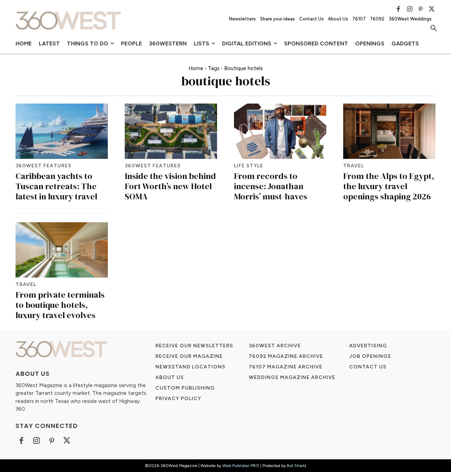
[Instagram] (409, 9)
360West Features (44, 165)
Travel (353, 165)
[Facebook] (398, 9)
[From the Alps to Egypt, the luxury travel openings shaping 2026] (389, 131)
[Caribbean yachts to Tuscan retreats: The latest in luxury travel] (62, 131)
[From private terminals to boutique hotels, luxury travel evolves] (62, 250)
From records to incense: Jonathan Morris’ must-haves (270, 186)
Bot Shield (296, 465)
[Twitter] (431, 9)
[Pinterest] (421, 9)
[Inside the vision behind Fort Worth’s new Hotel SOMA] (171, 131)
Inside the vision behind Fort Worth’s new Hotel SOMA (170, 186)
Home (196, 68)
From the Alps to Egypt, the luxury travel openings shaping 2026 (388, 186)
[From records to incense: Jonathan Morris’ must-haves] (280, 131)
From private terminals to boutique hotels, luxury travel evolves (60, 305)
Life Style (248, 165)
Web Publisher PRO (240, 465)
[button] (433, 28)
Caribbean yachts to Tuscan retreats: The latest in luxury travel (56, 186)
